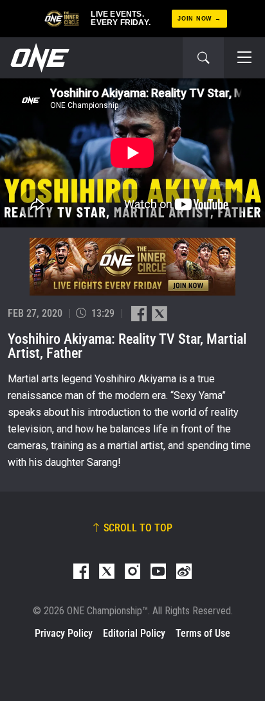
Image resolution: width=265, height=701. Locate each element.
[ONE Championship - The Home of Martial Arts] (38, 57)
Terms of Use (203, 633)
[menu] (244, 58)
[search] (203, 57)
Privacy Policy (64, 633)
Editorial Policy (134, 633)
